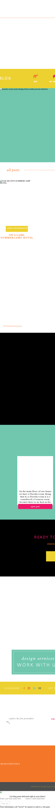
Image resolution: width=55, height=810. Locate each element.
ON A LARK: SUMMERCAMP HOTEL (17, 236)
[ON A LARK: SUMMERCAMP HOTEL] (17, 204)
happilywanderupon (17, 228)
